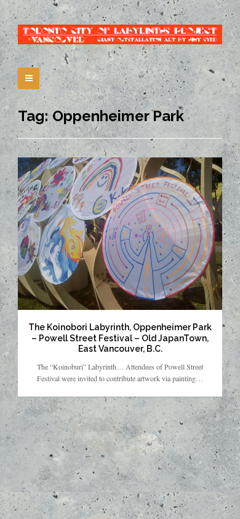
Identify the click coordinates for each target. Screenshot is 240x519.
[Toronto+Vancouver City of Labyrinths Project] (120, 34)
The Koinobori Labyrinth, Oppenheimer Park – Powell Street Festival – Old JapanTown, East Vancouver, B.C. (120, 338)
